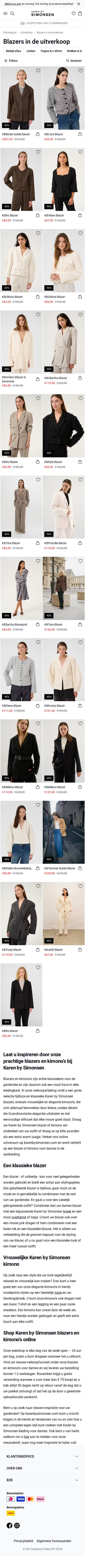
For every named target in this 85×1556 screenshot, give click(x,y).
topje (58, 1293)
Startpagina (10, 32)
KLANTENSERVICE (20, 1456)
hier (26, 1437)
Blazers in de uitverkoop (50, 32)
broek (67, 1211)
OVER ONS (14, 1468)
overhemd (19, 1217)
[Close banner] (79, 4)
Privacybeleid (23, 1541)
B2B (10, 1480)
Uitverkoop (27, 32)
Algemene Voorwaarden (54, 1541)
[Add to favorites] (38, 70)
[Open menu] (4, 13)
